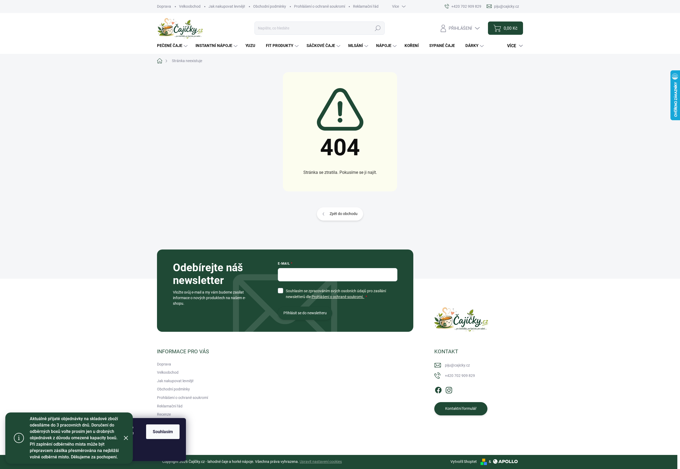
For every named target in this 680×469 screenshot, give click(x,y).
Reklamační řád (366, 6)
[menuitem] (173, 46)
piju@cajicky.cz (457, 365)
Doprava (164, 6)
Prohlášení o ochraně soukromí (319, 6)
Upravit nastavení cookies (321, 461)
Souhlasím (163, 431)
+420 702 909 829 (460, 375)
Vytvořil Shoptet (463, 461)
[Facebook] (438, 389)
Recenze (164, 414)
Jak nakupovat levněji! (227, 6)
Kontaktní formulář (461, 408)
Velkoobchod (190, 6)
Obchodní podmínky (269, 6)
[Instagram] (449, 389)
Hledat (377, 28)
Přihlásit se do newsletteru (305, 313)
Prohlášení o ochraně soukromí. (338, 297)
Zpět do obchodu (344, 214)
